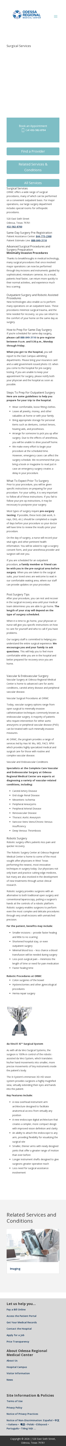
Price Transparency (18, 1341)
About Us (12, 1360)
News (10, 1379)
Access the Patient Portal (21, 1316)
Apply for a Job (15, 1335)
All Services (33, 183)
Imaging (15, 1269)
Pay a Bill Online (16, 1309)
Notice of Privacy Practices (22, 1413)
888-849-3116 (39, 240)
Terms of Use (15, 1401)
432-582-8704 (38, 130)
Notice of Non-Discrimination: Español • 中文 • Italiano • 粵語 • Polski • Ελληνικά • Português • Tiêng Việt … (33, 1424)
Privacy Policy (14, 1407)
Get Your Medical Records (22, 1322)
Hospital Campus (17, 1367)
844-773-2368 (43, 236)
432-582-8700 (14, 226)
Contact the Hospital (19, 1328)
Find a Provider (33, 151)
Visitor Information (18, 1373)
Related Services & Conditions (33, 167)
